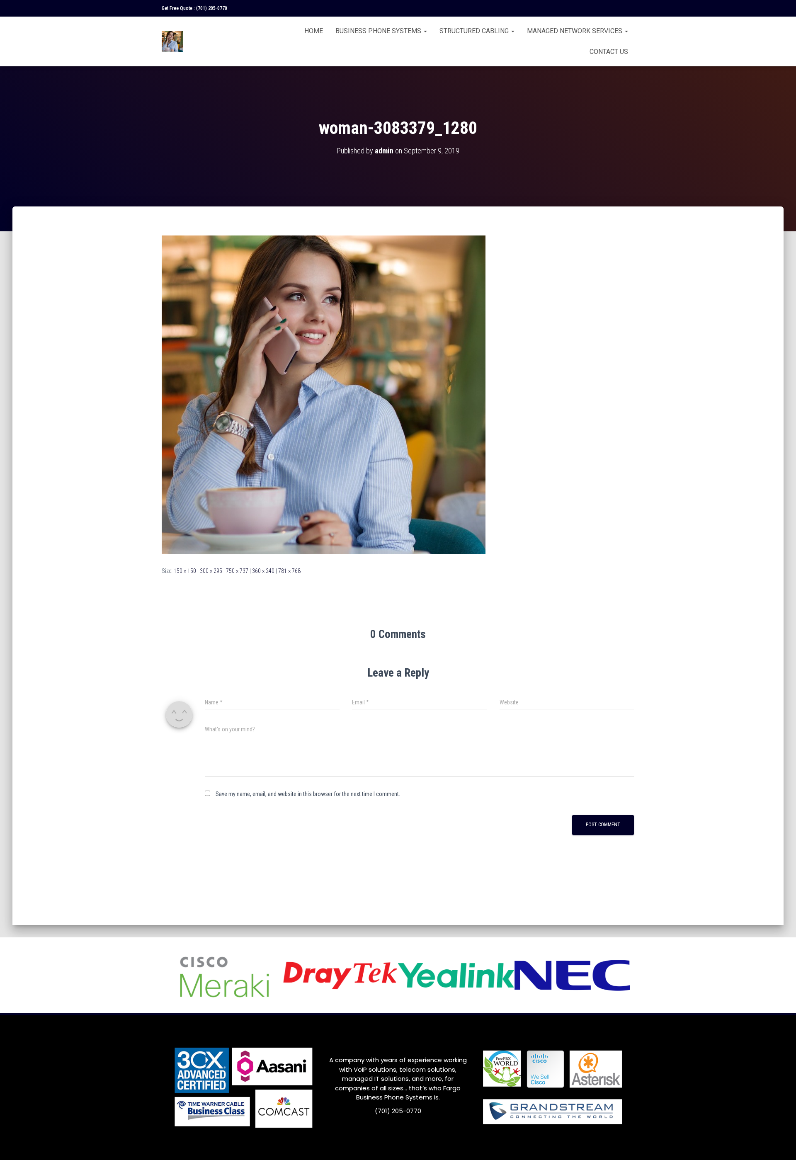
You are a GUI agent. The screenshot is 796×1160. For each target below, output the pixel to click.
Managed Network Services (575, 31)
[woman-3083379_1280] (323, 394)
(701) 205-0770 (211, 8)
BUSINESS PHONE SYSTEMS (379, 31)
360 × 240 (263, 571)
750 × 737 (237, 571)
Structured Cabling (474, 31)
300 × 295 (211, 571)
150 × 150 (185, 571)
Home (313, 31)
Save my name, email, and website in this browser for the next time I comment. (308, 794)
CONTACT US (609, 52)
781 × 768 (289, 571)
